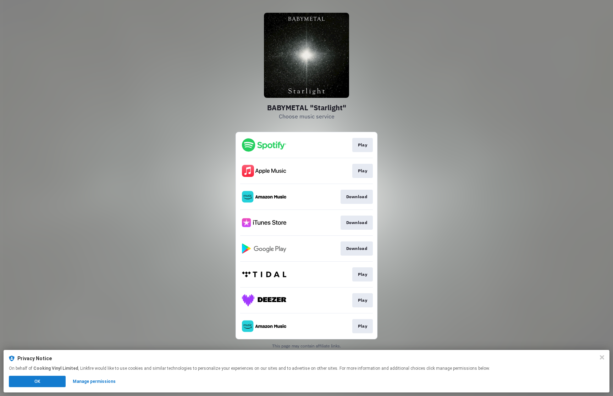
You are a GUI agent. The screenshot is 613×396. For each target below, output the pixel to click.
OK (37, 381)
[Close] (602, 357)
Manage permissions (94, 381)
